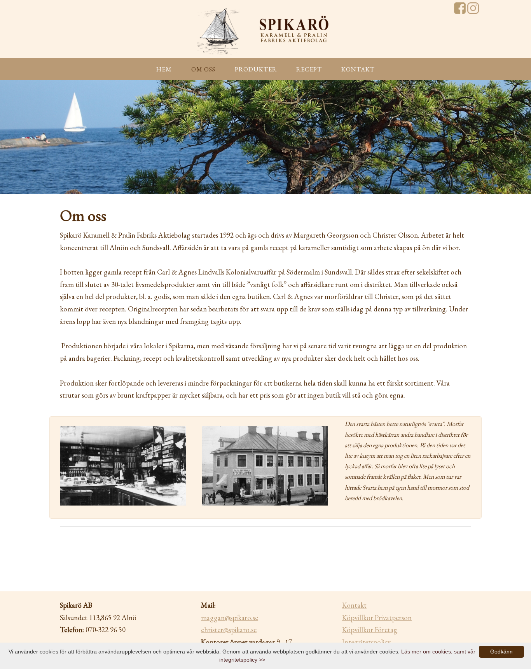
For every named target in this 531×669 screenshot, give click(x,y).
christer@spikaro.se (229, 629)
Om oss (203, 69)
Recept (309, 69)
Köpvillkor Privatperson (377, 617)
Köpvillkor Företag (369, 629)
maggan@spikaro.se (229, 617)
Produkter (256, 69)
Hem (164, 69)
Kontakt (358, 69)
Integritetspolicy (366, 642)
